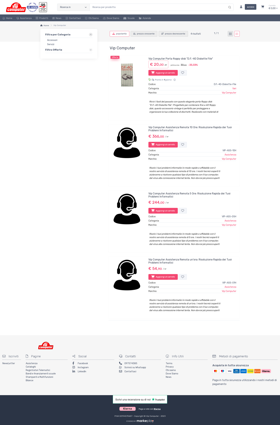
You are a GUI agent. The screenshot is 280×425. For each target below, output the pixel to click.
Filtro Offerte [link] (53, 49)
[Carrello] (262, 7)
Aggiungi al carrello (165, 73)
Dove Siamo (113, 18)
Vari (234, 88)
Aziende (147, 18)
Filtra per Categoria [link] (57, 34)
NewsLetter (8, 363)
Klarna (157, 409)
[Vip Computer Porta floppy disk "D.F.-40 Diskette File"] (127, 87)
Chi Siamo (93, 18)
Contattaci (75, 18)
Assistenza (26, 18)
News (58, 18)
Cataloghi (31, 366)
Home (9, 18)
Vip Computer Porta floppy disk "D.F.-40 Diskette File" (180, 58)
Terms (169, 363)
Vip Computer (229, 92)
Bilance (29, 380)
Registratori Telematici (38, 370)
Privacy (170, 366)
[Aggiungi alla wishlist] (182, 73)
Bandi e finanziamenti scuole (41, 373)
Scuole (131, 18)
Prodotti (43, 18)
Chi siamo (171, 370)
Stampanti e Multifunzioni (39, 377)
